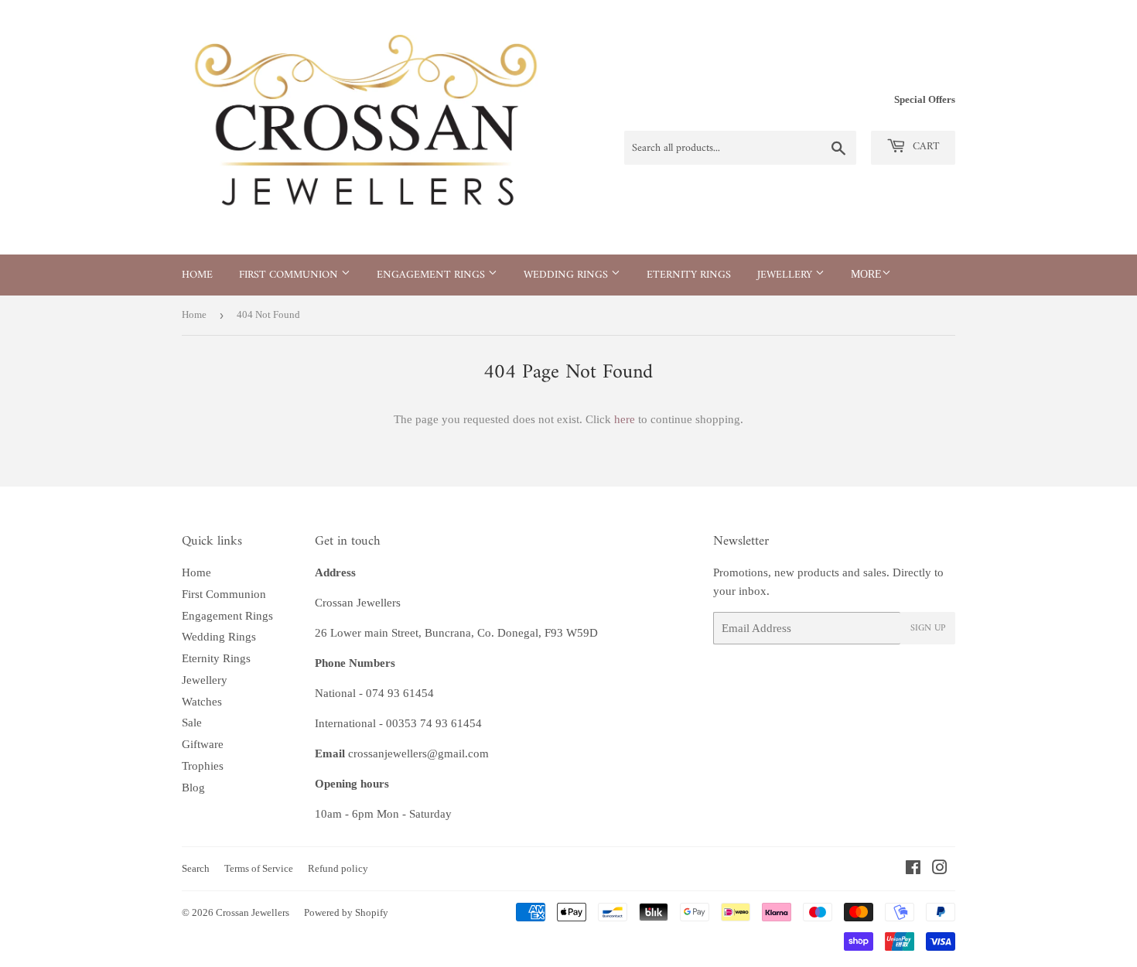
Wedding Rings (567, 275)
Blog (193, 787)
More (866, 274)
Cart (925, 146)
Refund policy (338, 868)
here (624, 419)
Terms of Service (258, 868)
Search (196, 868)
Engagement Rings (432, 275)
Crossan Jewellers (252, 912)
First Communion (290, 275)
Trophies (203, 766)
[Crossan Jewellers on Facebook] (913, 869)
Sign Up (927, 628)
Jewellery (786, 275)
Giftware (203, 744)
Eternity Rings (689, 275)
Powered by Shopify (346, 912)
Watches (202, 701)
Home (197, 275)
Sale (192, 722)
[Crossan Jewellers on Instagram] (939, 869)
